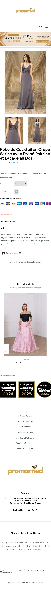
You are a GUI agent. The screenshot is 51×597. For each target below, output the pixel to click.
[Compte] (46, 26)
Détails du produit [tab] (8, 221)
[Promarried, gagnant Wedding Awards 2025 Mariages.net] (26, 389)
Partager (9, 163)
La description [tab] (6, 214)
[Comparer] (6, 351)
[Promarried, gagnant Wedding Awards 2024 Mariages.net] (8, 389)
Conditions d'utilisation (25, 438)
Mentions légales (25, 433)
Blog (25, 411)
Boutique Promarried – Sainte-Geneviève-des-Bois (25, 498)
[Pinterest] (32, 510)
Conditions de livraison (25, 443)
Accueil (25, 360)
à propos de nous (25, 416)
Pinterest (18, 163)
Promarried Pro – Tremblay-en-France (25, 503)
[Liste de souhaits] (6, 346)
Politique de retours (25, 448)
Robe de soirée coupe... (25, 363)
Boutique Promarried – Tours (25, 501)
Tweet (14, 163)
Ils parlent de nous (25, 421)
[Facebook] (25, 510)
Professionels (25, 427)
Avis (2, 228)
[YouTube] (28, 510)
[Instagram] (36, 510)
